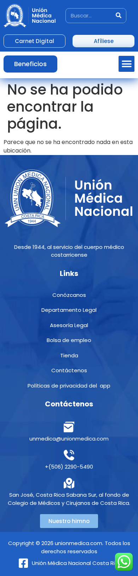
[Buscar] (118, 16)
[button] (126, 64)
